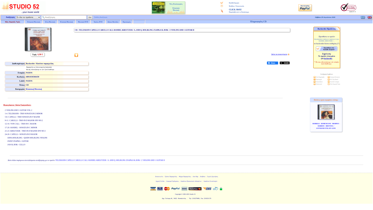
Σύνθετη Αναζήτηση (100, 17)
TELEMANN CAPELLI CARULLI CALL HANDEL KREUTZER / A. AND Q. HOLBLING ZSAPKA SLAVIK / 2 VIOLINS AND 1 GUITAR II (110, 160)
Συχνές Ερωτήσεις (212, 176)
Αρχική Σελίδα (160, 181)
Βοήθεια (231, 6)
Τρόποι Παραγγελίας (171, 176)
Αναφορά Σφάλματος (172, 181)
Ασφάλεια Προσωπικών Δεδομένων (191, 181)
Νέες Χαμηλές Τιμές (12, 22)
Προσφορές (127, 22)
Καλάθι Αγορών (234, 3)
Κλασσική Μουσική (34, 89)
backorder (328, 58)
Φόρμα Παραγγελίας (185, 176)
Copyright (178, 194)
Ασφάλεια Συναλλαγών (210, 181)
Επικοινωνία (240, 6)
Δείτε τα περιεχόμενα (279, 54)
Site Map (195, 176)
